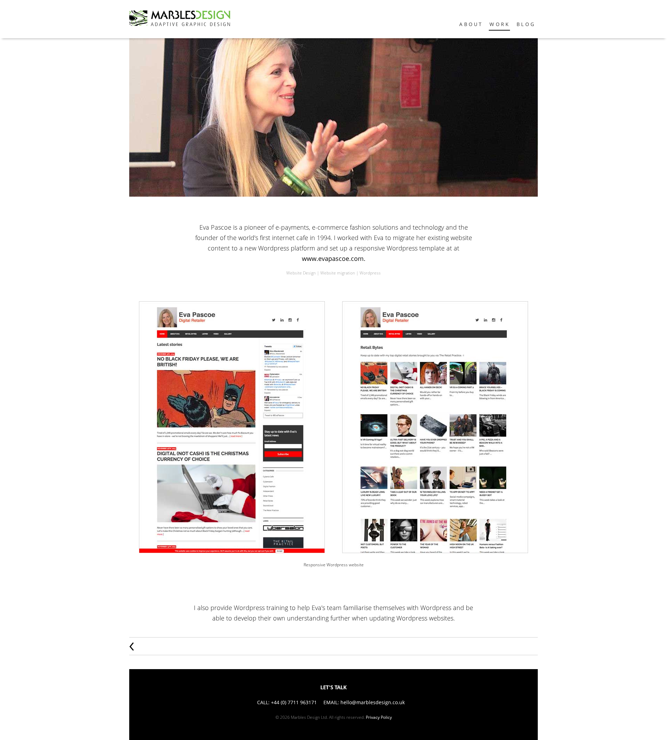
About (471, 24)
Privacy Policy (379, 717)
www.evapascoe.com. (333, 258)
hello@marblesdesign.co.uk (372, 702)
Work (499, 24)
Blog (526, 24)
